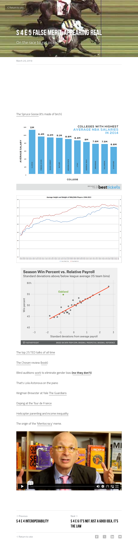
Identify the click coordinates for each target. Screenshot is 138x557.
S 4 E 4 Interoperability (32, 521)
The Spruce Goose (27, 114)
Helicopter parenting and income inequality (42, 413)
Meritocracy (44, 423)
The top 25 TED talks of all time (35, 352)
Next (73, 516)
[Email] (120, 536)
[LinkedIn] (112, 536)
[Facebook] (96, 536)
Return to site (16, 7)
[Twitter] (104, 536)
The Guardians (58, 393)
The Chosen (23, 362)
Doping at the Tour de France (34, 403)
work (38, 372)
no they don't (82, 372)
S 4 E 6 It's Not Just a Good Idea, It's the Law (94, 523)
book (44, 362)
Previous (23, 516)
